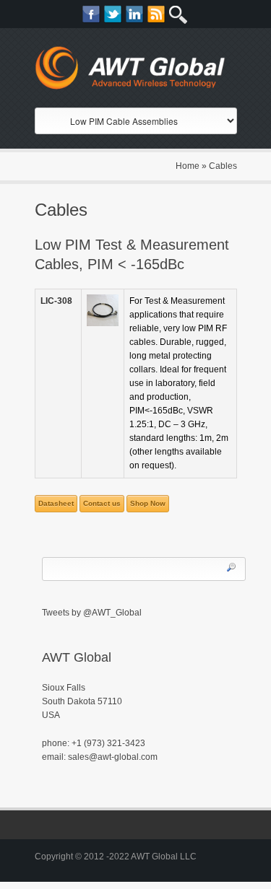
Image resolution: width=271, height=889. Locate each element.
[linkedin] (134, 14)
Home (187, 166)
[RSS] (156, 14)
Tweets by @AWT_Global (92, 613)
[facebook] (91, 14)
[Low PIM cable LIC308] (103, 310)
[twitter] (113, 14)
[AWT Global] (136, 71)
